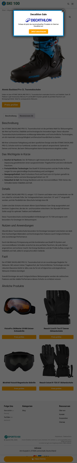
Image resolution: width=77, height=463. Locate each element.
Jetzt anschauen (38, 31)
